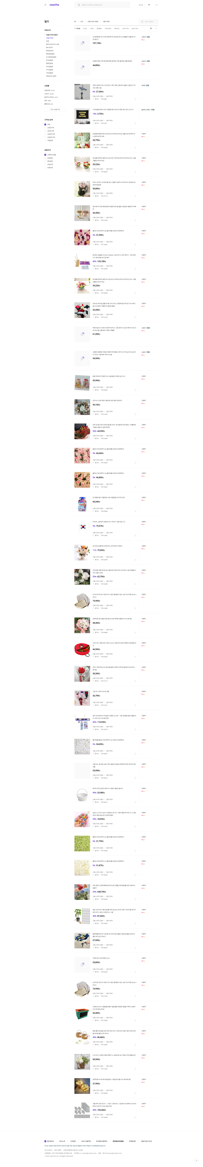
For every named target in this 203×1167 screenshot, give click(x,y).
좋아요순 (116, 28)
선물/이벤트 (49, 38)
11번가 (48, 94)
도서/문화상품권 (51, 57)
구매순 (92, 28)
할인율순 (99, 28)
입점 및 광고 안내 (146, 1141)
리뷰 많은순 (108, 28)
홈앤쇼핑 (48, 104)
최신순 (85, 28)
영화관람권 (49, 63)
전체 (48, 124)
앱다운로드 (50, 1141)
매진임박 (50, 161)
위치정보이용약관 (101, 1141)
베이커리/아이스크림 (52, 44)
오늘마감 (50, 167)
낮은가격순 (125, 28)
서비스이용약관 (86, 1141)
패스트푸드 (49, 47)
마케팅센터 (132, 1141)
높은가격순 (135, 28)
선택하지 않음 (51, 155)
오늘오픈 (50, 164)
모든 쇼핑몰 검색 (55, 109)
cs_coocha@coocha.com (88, 1153)
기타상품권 (49, 73)
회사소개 (62, 1141)
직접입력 (50, 140)
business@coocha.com (114, 1153)
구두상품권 (49, 70)
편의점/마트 (49, 50)
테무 (47, 100)
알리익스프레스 (50, 97)
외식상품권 (49, 60)
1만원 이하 (50, 128)
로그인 (141, 5)
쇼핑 (81, 21)
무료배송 (50, 158)
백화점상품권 (50, 54)
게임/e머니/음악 (51, 76)
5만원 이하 (50, 131)
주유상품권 (49, 66)
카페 (47, 41)
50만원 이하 (51, 137)
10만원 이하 (51, 134)
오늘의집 (49, 90)
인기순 (78, 28)
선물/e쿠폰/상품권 (52, 35)
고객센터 (73, 1141)
